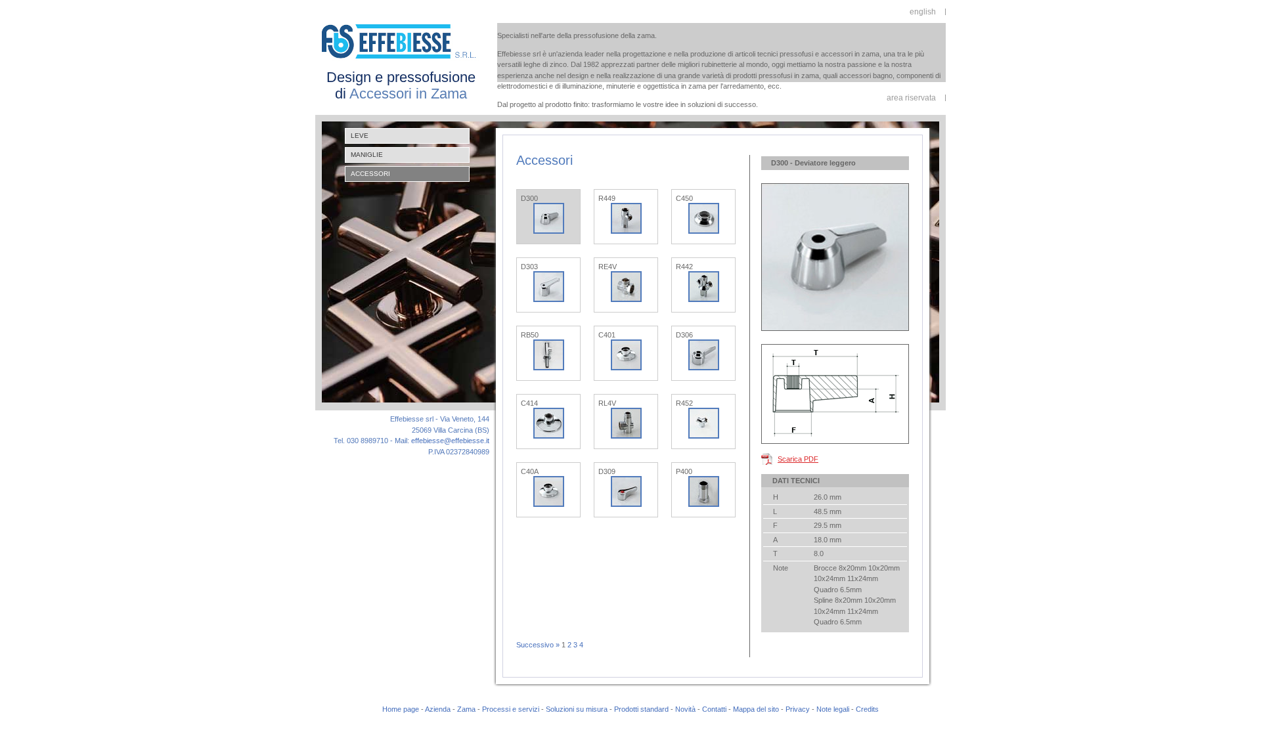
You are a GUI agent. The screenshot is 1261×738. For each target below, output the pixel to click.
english (923, 11)
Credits (867, 709)
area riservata (911, 97)
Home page (400, 709)
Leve (359, 135)
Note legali (832, 709)
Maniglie (367, 154)
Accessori (370, 173)
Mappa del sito (756, 709)
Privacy (797, 709)
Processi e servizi (510, 709)
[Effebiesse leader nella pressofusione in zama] (401, 58)
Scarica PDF (798, 459)
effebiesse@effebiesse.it (450, 441)
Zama (466, 709)
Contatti (714, 709)
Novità (685, 709)
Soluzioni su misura (577, 709)
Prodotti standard (641, 709)
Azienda (438, 709)
